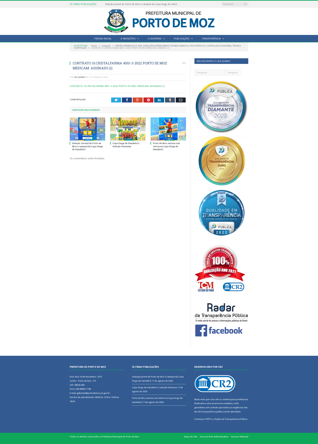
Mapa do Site (190, 436)
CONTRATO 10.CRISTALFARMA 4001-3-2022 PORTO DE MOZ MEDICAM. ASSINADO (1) (117, 86)
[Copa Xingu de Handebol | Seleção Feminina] (128, 129)
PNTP (208, 419)
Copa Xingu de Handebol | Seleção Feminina (129, 4)
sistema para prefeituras (235, 399)
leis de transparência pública (208, 411)
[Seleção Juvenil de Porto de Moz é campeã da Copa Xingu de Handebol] (87, 129)
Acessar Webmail (239, 436)
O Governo (154, 38)
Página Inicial (103, 38)
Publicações (181, 38)
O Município (128, 38)
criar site (214, 399)
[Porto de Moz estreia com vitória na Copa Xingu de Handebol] (168, 129)
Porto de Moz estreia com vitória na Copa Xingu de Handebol (166, 146)
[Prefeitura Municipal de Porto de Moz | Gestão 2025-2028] (159, 20)
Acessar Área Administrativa (214, 436)
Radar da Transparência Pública (231, 419)
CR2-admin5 (79, 77)
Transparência (211, 38)
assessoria (217, 403)
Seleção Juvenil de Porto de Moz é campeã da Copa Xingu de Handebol (87, 146)
